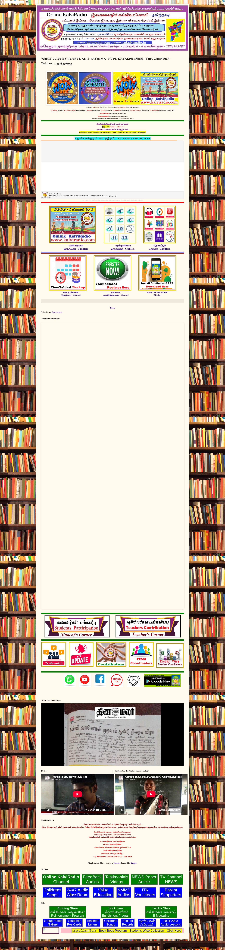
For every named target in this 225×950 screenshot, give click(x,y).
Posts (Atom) (57, 312)
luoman (117, 863)
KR (83, 200)
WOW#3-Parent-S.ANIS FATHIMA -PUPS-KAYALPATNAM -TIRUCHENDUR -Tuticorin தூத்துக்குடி (114, 200)
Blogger (133, 863)
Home (112, 307)
